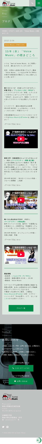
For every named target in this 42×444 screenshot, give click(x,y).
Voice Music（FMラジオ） (15, 45)
